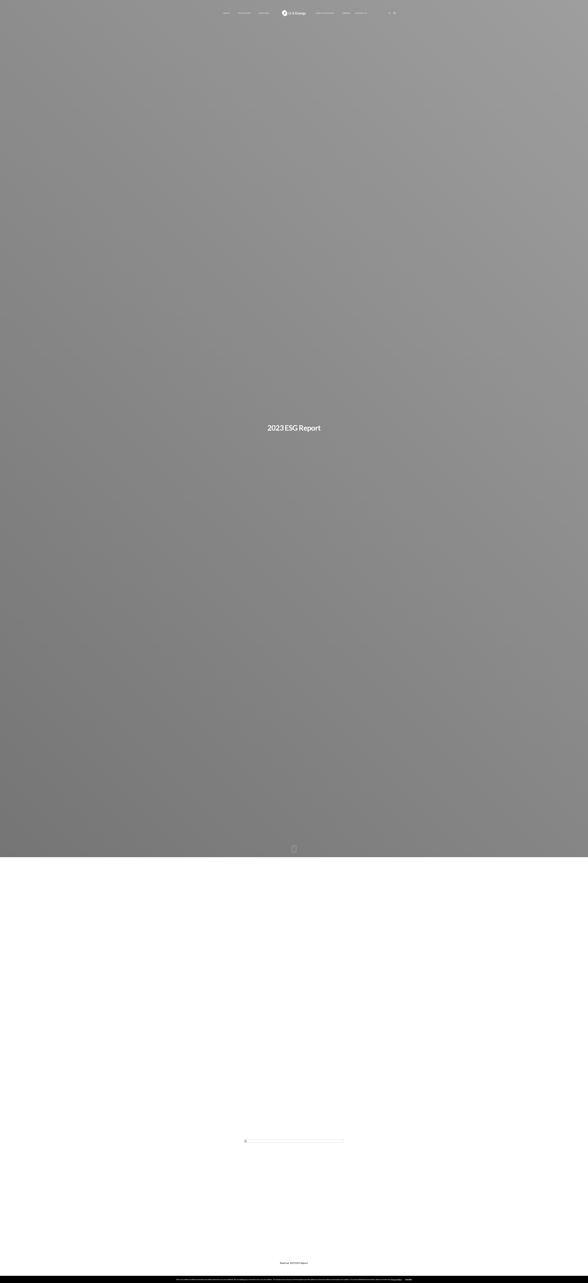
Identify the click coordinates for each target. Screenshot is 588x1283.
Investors (264, 13)
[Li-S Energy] (294, 13)
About (226, 13)
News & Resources (325, 13)
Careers (346, 13)
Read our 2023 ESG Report (294, 1262)
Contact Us (361, 13)
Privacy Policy (396, 1279)
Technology (244, 13)
